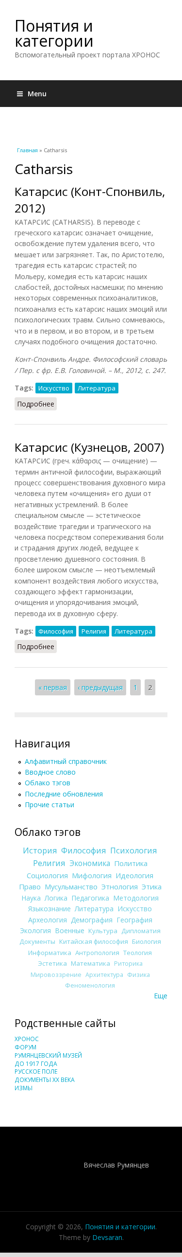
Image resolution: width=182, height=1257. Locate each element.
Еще (160, 995)
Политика (131, 863)
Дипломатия (141, 930)
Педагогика (90, 898)
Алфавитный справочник (66, 761)
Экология (35, 930)
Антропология (97, 952)
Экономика (89, 863)
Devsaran (107, 1237)
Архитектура (104, 975)
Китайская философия (93, 941)
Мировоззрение (56, 975)
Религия (94, 631)
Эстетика (52, 963)
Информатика (49, 952)
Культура (102, 930)
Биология (146, 941)
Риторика (128, 963)
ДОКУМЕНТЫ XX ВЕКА (45, 1080)
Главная (27, 150)
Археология (47, 919)
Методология (136, 898)
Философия (55, 631)
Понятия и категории (54, 33)
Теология (137, 952)
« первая (52, 687)
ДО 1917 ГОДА (36, 1064)
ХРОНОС (27, 1039)
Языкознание (49, 908)
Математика (90, 963)
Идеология (134, 875)
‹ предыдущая (100, 687)
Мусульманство (71, 886)
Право (30, 886)
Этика (152, 886)
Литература (97, 388)
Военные (69, 930)
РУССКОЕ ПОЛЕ (36, 1071)
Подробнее (37, 403)
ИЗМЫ (24, 1088)
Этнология (119, 886)
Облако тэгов (47, 782)
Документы (37, 941)
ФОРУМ (25, 1047)
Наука (31, 898)
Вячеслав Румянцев (116, 1164)
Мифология (92, 875)
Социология (47, 875)
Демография (92, 919)
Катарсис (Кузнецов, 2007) (89, 447)
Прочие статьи (49, 804)
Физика (138, 975)
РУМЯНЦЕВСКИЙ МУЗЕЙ (48, 1055)
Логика (56, 898)
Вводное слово (50, 772)
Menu (37, 93)
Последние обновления (64, 793)
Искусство (53, 388)
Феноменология (90, 985)
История (40, 850)
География (134, 919)
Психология (133, 850)
